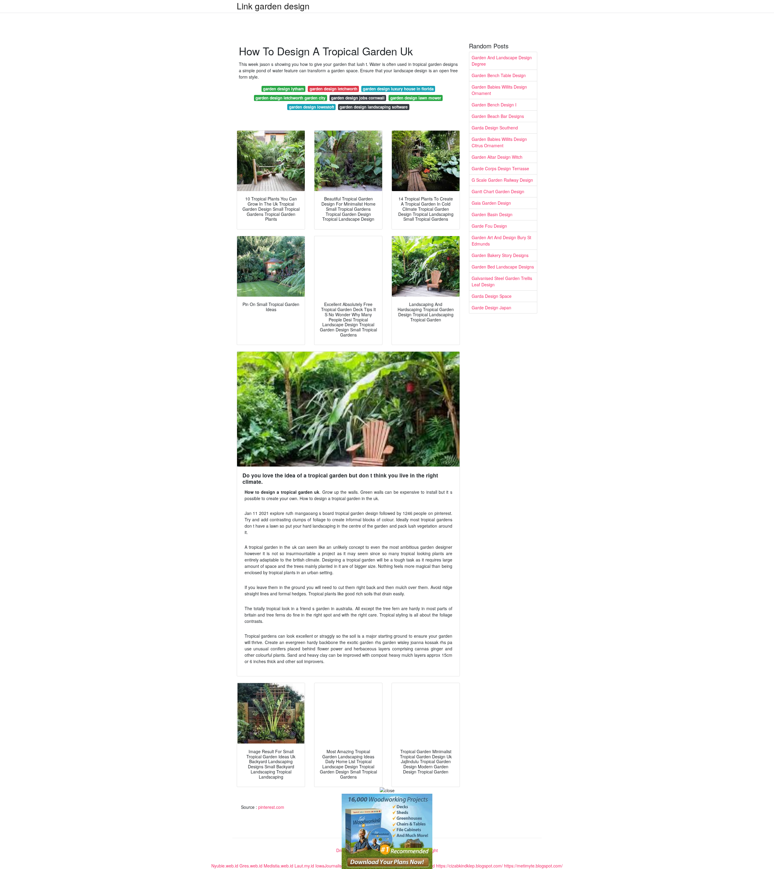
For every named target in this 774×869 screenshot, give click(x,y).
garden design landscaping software (374, 107)
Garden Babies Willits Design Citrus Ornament (499, 142)
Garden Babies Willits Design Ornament (499, 90)
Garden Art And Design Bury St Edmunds (501, 240)
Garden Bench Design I (494, 105)
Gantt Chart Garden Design (498, 191)
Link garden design (273, 5)
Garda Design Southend (495, 128)
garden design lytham (283, 89)
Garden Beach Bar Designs (498, 116)
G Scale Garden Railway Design (502, 180)
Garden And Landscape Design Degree (502, 60)
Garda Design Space (492, 296)
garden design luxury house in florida (398, 89)
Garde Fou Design (489, 226)
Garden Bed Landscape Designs (503, 267)
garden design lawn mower (415, 98)
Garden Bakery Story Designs (500, 255)
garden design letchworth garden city (290, 98)
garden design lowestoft (311, 107)
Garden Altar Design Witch (497, 157)
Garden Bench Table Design (499, 75)
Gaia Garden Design (491, 203)
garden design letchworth (333, 89)
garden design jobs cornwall (358, 98)
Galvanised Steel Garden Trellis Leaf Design (502, 281)
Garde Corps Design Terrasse (500, 168)
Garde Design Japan (491, 307)
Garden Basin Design (492, 214)
